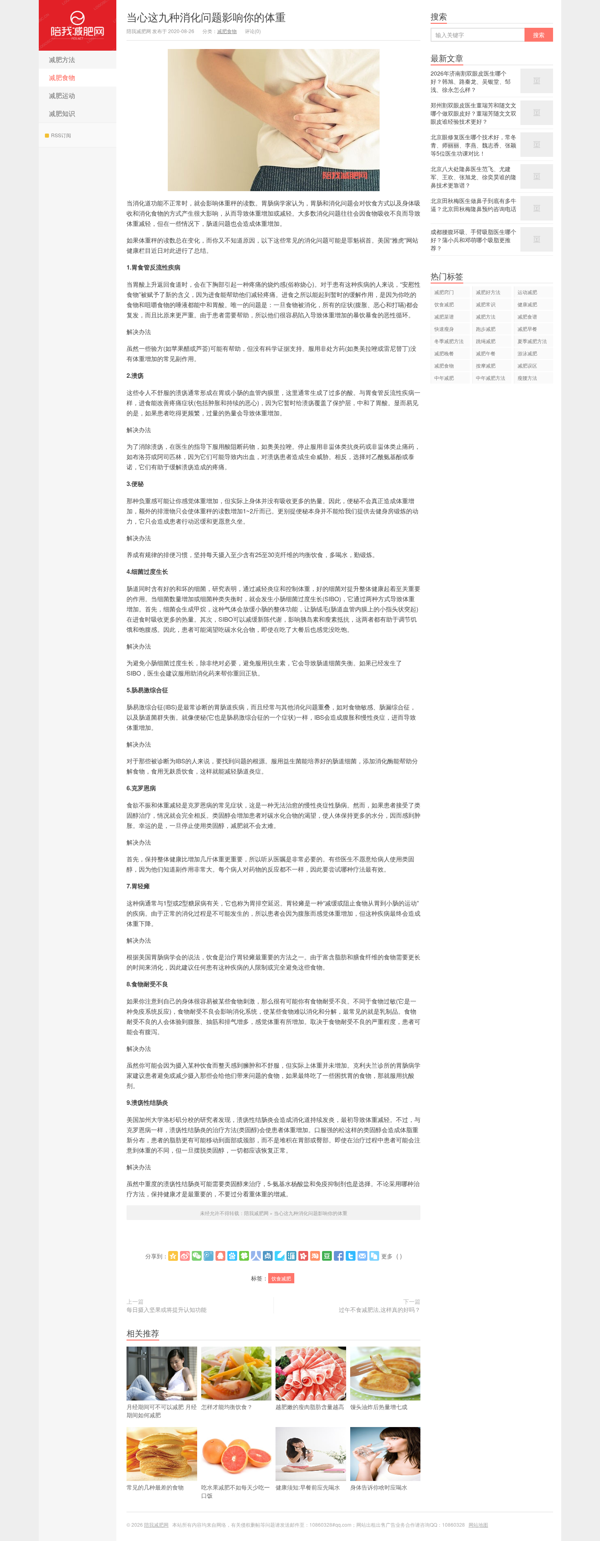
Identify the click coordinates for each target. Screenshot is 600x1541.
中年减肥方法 (490, 377)
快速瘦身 (444, 328)
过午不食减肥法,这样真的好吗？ (379, 1309)
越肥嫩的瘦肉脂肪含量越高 (310, 1407)
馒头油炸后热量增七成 (378, 1407)
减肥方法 (62, 59)
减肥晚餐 (444, 353)
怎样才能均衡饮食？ (227, 1407)
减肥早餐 (527, 328)
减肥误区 (527, 365)
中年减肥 (444, 377)
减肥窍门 (444, 291)
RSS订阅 (61, 135)
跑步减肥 (486, 328)
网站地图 (478, 1524)
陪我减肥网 (77, 25)
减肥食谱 (527, 316)
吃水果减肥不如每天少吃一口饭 (235, 1491)
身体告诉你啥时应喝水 (378, 1487)
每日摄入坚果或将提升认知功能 (167, 1309)
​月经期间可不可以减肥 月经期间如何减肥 (162, 1411)
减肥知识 (62, 113)
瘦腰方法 (527, 377)
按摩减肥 (486, 365)
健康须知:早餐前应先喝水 (308, 1487)
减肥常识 (486, 304)
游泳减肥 (527, 353)
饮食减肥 (281, 1278)
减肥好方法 (488, 291)
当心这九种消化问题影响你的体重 (206, 16)
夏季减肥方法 (532, 340)
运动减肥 (527, 291)
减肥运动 (62, 95)
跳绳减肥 (486, 340)
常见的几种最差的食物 (155, 1487)
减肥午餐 (486, 353)
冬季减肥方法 (449, 340)
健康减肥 (527, 304)
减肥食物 (62, 77)
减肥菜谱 (444, 316)
